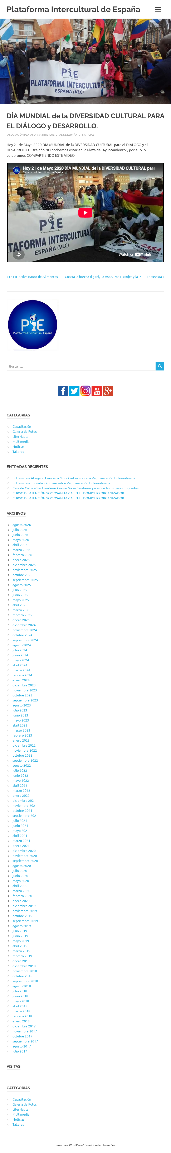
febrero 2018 (22, 1016)
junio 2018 (20, 996)
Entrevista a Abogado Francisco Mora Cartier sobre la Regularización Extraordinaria (74, 478)
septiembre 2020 (25, 860)
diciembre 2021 (24, 800)
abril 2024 (20, 665)
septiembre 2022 (25, 760)
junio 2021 (20, 825)
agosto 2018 (22, 986)
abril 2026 (20, 544)
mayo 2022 (21, 780)
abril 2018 (20, 1006)
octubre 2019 (22, 916)
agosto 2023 (22, 705)
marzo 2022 (21, 790)
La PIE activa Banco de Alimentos (33, 276)
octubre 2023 (22, 695)
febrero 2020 (22, 895)
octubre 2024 (22, 635)
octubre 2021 (22, 810)
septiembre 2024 (25, 640)
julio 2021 (20, 820)
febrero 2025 (22, 615)
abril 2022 (20, 785)
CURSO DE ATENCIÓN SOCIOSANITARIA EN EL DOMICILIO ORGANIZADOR (68, 493)
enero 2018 (21, 1021)
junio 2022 (20, 775)
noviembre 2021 (25, 805)
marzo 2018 (21, 1011)
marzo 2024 (21, 670)
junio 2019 (20, 936)
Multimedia (21, 441)
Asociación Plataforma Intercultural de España (42, 134)
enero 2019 (21, 961)
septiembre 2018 (25, 981)
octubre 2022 (22, 755)
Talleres (18, 451)
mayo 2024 (21, 660)
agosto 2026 (22, 524)
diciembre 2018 (24, 966)
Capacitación (22, 426)
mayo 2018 (21, 1001)
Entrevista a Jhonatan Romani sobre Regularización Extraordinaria (61, 483)
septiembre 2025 (25, 580)
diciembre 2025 (24, 565)
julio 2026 (20, 529)
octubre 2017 (22, 1036)
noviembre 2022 (25, 750)
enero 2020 (21, 900)
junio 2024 (20, 655)
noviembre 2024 (25, 630)
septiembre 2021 (25, 815)
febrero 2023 (22, 735)
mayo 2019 (21, 941)
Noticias (88, 134)
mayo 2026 (21, 539)
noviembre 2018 (25, 971)
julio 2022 (20, 770)
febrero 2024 (22, 675)
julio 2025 (20, 590)
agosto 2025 (22, 585)
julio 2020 (20, 870)
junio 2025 (20, 595)
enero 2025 (21, 620)
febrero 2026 (22, 554)
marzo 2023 (21, 730)
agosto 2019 (22, 926)
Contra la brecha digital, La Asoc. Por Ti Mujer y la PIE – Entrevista (113, 276)
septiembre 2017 (25, 1041)
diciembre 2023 (24, 685)
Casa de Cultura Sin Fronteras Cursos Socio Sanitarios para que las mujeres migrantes (76, 488)
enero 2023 (21, 740)
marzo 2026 (21, 549)
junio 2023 (20, 715)
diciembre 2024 (24, 625)
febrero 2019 (22, 956)
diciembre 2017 (24, 1026)
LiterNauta (20, 436)
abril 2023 (20, 725)
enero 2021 (21, 845)
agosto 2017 (22, 1046)
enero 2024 (21, 680)
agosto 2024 (22, 645)
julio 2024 (20, 650)
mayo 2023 (21, 720)
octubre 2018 (22, 976)
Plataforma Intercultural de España (73, 9)
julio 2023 (20, 710)
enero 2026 (21, 559)
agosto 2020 (22, 865)
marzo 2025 (21, 610)
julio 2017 (20, 1051)
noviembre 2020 (25, 855)
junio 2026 (20, 534)
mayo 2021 (21, 830)
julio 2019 (20, 931)
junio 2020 (20, 875)
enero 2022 (21, 795)
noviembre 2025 (25, 570)
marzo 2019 (21, 951)
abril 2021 (20, 835)
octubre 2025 (22, 575)
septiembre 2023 (25, 700)
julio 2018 (20, 991)
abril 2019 (20, 946)
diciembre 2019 (24, 906)
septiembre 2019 (25, 921)
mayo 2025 (21, 600)
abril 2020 (20, 885)
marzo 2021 (21, 840)
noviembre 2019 (25, 911)
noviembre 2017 (25, 1031)
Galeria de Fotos (25, 431)
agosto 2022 (22, 765)
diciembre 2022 (24, 745)
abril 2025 (20, 605)
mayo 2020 (21, 880)
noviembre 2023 (25, 690)
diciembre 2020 (24, 850)
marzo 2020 (21, 890)
